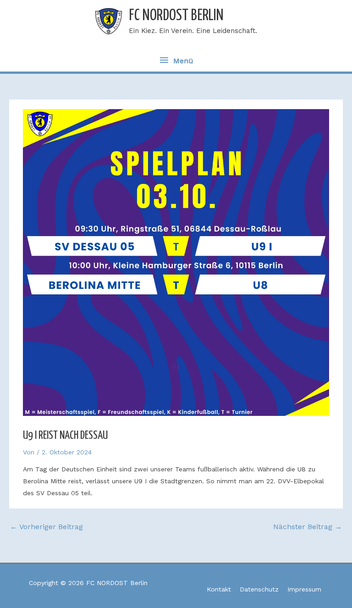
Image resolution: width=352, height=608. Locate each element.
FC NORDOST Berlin (176, 15)
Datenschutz (259, 589)
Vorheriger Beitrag (46, 526)
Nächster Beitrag (307, 526)
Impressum (304, 589)
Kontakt (219, 589)
